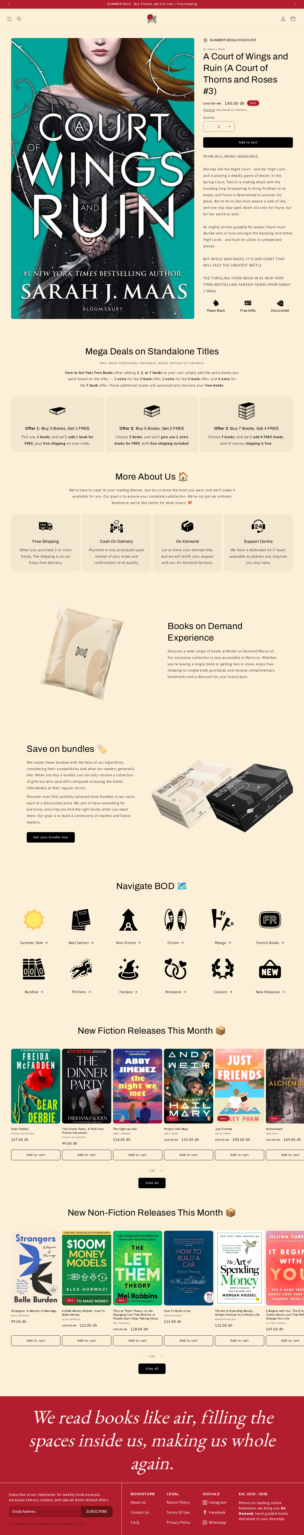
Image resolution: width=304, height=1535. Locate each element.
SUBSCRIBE (96, 1511)
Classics (220, 992)
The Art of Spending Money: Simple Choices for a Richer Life (237, 1312)
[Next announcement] (295, 4)
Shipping (209, 109)
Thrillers (79, 992)
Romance (173, 992)
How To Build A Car (177, 1311)
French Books (267, 943)
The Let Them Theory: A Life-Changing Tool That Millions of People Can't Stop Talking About (135, 1314)
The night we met (125, 1129)
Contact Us (140, 1512)
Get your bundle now (50, 837)
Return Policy (178, 1502)
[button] (9, 19)
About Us (138, 1502)
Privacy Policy (179, 1522)
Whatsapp (217, 1522)
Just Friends (223, 1129)
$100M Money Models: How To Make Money (83, 1312)
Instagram (217, 1502)
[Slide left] (142, 1171)
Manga (220, 943)
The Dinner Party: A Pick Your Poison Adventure (83, 1131)
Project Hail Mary (176, 1129)
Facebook (217, 1512)
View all (152, 1183)
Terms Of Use (178, 1512)
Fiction (173, 943)
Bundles (32, 992)
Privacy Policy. (75, 1523)
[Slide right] (162, 1171)
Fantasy (126, 992)
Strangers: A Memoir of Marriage (34, 1311)
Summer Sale (31, 943)
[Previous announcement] (9, 4)
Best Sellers (79, 943)
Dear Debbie (20, 1129)
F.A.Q (135, 1522)
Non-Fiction (126, 943)
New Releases (268, 992)
